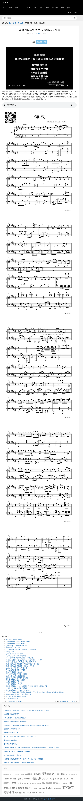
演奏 (16, 7)
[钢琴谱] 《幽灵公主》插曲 (14, 654)
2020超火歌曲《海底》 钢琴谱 (15, 644)
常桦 (15, 778)
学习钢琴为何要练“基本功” (12, 729)
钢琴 (68, 7)
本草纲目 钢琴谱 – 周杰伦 (14, 682)
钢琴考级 (27, 792)
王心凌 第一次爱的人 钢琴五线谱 (16, 668)
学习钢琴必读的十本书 (11, 740)
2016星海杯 (6, 774)
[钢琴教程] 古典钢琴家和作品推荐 (16, 646)
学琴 (10, 7)
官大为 (68, 774)
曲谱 (47, 7)
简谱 (14, 783)
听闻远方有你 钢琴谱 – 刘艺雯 (15, 670)
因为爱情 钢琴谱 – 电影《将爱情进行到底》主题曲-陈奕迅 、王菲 (26, 686)
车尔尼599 (57, 783)
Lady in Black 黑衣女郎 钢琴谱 (15, 676)
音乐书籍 (55, 7)
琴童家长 (6, 783)
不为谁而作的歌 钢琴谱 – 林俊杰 (16, 674)
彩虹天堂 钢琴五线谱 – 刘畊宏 (15, 680)
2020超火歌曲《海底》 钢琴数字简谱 (18, 642)
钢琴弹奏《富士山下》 (13, 648)
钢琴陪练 (41, 792)
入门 (22, 7)
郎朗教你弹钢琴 (9, 788)
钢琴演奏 (68, 787)
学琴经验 (37, 774)
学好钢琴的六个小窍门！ (68, 701)
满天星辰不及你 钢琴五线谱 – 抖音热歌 (18, 694)
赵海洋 (39, 783)
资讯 (62, 7)
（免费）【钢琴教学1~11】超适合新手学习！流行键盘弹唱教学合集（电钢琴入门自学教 (31, 748)
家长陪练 (74, 774)
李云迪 (51, 779)
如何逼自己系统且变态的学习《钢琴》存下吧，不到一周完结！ (24, 759)
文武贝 (45, 778)
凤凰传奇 (39, 42)
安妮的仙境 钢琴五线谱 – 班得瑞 (16, 688)
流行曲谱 (20, 23)
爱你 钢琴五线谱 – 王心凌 (14, 672)
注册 (69, 13)
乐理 (28, 7)
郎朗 (70, 782)
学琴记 (6, 2)
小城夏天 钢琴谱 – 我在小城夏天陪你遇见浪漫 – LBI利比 (24, 660)
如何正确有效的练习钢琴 (11, 714)
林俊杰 (57, 779)
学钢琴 (46, 774)
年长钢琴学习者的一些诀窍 (12, 755)
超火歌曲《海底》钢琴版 (14, 639)
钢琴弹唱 (42, 788)
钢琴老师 (18, 792)
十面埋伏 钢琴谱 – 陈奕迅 (14, 684)
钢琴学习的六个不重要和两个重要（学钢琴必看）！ (20, 736)
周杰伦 (17, 774)
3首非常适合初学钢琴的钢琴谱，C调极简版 (20, 658)
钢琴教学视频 (57, 788)
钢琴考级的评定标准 (10, 744)
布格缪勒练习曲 (7, 779)
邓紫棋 (65, 783)
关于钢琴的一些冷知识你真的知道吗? (15, 721)
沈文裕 (62, 778)
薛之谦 (29, 783)
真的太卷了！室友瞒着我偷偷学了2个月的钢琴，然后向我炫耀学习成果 (26, 725)
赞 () (40, 632)
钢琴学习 (28, 788)
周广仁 (12, 774)
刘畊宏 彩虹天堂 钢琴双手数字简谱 (17, 678)
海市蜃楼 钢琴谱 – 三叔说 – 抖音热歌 (18, 690)
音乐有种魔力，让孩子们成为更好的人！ (16, 718)
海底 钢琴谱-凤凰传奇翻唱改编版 (39, 30)
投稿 (49, 799)
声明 (53, 799)
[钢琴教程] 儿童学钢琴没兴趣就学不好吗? (17, 751)
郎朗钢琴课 (20, 788)
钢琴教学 (49, 788)
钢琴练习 (8, 792)
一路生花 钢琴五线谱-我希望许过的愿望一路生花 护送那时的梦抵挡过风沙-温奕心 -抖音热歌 (35, 692)
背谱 (25, 783)
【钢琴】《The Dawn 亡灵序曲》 (16, 656)
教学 (34, 7)
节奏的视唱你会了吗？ (16, 701)
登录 (75, 13)
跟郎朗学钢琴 (47, 783)
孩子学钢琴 (58, 774)
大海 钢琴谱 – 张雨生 (13, 698)
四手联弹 (28, 774)
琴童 (72, 779)
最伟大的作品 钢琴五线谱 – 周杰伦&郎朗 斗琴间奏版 (22, 664)
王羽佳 (68, 779)
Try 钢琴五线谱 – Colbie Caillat (16, 696)
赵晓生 (34, 783)
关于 (45, 799)
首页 (4, 7)
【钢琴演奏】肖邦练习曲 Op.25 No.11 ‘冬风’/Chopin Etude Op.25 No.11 (27, 710)
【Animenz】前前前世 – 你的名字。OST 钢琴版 (21, 650)
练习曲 (20, 783)
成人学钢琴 (26, 778)
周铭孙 (22, 774)
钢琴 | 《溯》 (10, 652)
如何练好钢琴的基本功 (11, 733)
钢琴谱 (34, 792)
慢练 (19, 779)
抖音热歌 (36, 778)
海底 (45, 42)
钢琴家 (35, 788)
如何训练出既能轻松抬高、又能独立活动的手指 (19, 763)
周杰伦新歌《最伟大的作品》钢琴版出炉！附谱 (21, 662)
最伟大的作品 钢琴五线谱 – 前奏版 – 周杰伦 (20, 666)
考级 (41, 7)
